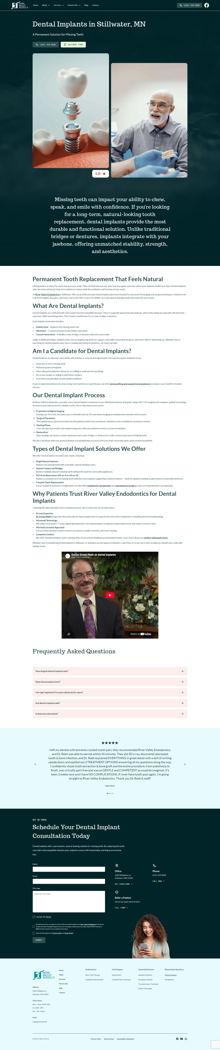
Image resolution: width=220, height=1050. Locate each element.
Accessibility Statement (125, 1039)
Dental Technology (145, 989)
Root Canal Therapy (92, 975)
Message (36, 888)
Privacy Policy (96, 1039)
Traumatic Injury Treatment (148, 984)
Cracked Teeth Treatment (121, 980)
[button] (46, 5)
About (61, 975)
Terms (48, 917)
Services (62, 979)
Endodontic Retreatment (94, 980)
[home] (19, 5)
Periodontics (169, 980)
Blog (86, 5)
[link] (44, 975)
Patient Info (63, 984)
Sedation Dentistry (145, 975)
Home (35, 5)
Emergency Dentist (145, 980)
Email (35, 876)
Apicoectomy (116, 975)
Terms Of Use (109, 1039)
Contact (95, 5)
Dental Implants (171, 975)
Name (35, 864)
